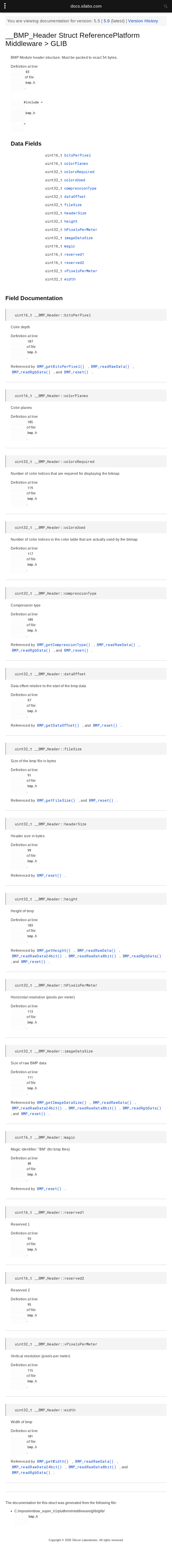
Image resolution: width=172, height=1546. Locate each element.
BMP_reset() (77, 372)
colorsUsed (74, 180)
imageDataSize (78, 237)
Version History (143, 21)
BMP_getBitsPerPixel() (62, 366)
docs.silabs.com (86, 6)
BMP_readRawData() (111, 366)
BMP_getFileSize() (57, 800)
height (71, 221)
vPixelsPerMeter (80, 270)
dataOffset (75, 196)
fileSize (73, 204)
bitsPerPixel (77, 155)
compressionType (80, 188)
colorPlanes (76, 163)
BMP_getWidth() (54, 1461)
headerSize (75, 213)
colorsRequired (79, 171)
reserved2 (74, 262)
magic (69, 246)
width (69, 279)
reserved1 (74, 254)
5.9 (107, 21)
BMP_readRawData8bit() (94, 956)
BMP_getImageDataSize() (63, 1102)
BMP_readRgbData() (32, 372)
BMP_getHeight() (55, 950)
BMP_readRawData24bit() (38, 956)
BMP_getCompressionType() (65, 644)
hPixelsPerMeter (80, 229)
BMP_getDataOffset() (59, 725)
